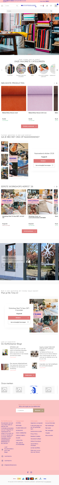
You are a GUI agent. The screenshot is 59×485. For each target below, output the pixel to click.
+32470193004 (8, 456)
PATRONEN (18, 425)
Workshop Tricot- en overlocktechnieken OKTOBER (37, 217)
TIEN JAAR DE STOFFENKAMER (20, 443)
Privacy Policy (34, 433)
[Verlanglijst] (51, 5)
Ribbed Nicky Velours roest (10, 113)
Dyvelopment (48, 481)
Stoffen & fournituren (36, 441)
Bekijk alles (28, 375)
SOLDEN (18, 438)
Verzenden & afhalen (36, 438)
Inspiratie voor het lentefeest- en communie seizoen (48, 365)
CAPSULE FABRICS (20, 435)
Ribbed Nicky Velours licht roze (37, 113)
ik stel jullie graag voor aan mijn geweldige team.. (36, 427)
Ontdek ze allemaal (28, 126)
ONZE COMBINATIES (21, 433)
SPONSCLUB (14, 347)
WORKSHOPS (19, 430)
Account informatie (50, 423)
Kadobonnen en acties (36, 431)
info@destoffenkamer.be (10, 465)
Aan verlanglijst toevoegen (43, 165)
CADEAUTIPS (19, 440)
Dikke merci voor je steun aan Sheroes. (35, 451)
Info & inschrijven (28, 231)
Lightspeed (32, 481)
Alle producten (49, 435)
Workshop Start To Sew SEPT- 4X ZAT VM (13, 217)
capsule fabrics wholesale (34, 444)
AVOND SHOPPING (35, 448)
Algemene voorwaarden (37, 423)
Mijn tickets (48, 428)
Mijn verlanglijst (49, 430)
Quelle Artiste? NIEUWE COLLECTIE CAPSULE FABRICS (47, 348)
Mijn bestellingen (49, 425)
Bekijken (43, 160)
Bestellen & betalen (35, 436)
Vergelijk (47, 433)
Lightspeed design (40, 481)
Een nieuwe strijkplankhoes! (18, 363)
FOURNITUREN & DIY (21, 428)
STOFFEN (18, 423)
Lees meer (13, 357)
